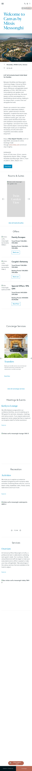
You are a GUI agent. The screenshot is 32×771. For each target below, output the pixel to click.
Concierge (24, 768)
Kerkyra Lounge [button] (10, 405)
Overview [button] (6, 548)
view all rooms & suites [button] (16, 223)
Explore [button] (4, 425)
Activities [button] (6, 475)
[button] (25, 4)
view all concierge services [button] (16, 389)
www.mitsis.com (14, 145)
